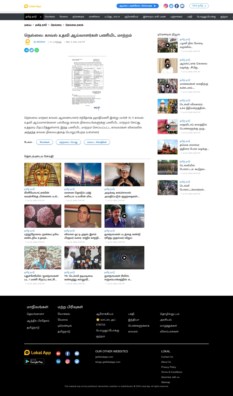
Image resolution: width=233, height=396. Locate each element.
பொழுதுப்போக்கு (107, 330)
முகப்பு (27, 25)
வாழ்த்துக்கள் (168, 325)
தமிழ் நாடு (31, 17)
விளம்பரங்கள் (169, 331)
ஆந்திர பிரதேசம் (38, 320)
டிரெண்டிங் (65, 325)
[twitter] (31, 52)
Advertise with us (170, 377)
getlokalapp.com (104, 356)
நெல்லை (56, 25)
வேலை (63, 319)
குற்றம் (100, 336)
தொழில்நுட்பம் (169, 314)
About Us (166, 362)
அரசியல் (166, 319)
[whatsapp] (37, 52)
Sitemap (165, 382)
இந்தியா (133, 319)
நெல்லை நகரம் (74, 25)
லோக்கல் (64, 314)
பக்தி (131, 314)
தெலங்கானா (35, 314)
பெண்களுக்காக (138, 325)
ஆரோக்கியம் (104, 314)
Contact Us (167, 356)
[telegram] (26, 52)
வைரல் (133, 331)
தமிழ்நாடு (33, 327)
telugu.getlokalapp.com (107, 362)
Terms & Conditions (171, 372)
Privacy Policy (168, 367)
